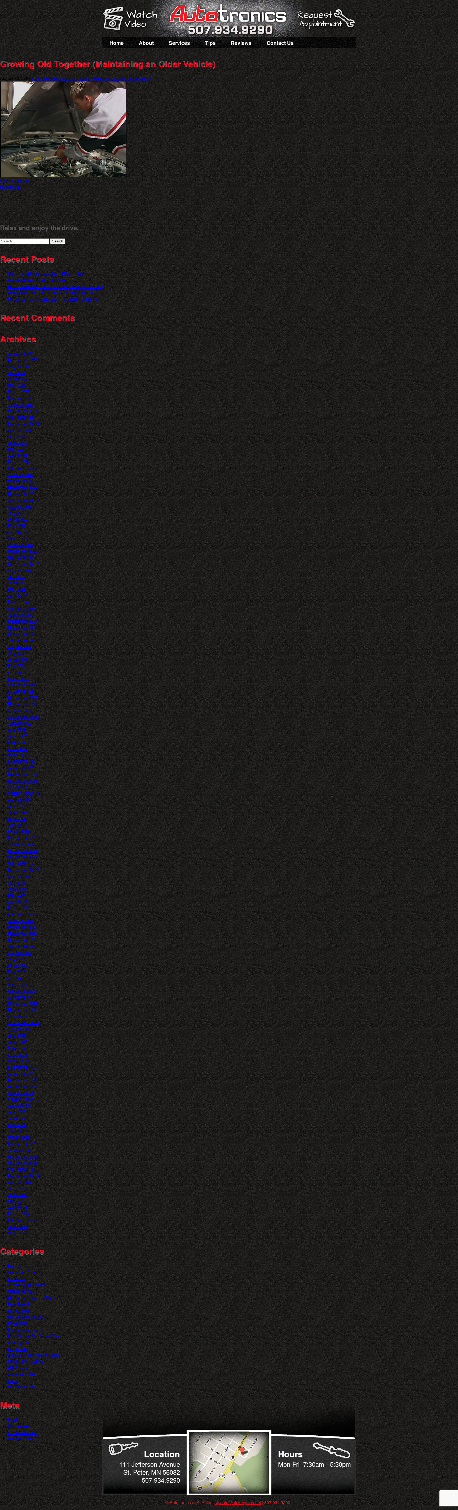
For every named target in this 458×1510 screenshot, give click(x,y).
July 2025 (17, 372)
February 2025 (22, 398)
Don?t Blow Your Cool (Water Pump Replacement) (55, 286)
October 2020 (20, 710)
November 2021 (23, 627)
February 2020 (22, 761)
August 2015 (20, 1105)
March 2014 (19, 1213)
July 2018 (17, 882)
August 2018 (20, 876)
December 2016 (23, 1003)
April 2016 (17, 1054)
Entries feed (19, 1426)
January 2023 (21, 544)
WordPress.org (22, 1439)
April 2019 (17, 825)
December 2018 (23, 850)
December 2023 (23, 481)
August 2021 (20, 646)
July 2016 (17, 1035)
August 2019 (20, 799)
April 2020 (17, 748)
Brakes (14, 1266)
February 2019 (22, 838)
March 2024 (19, 462)
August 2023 (20, 506)
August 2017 (20, 952)
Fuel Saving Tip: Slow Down (34, 1336)
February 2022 (22, 608)
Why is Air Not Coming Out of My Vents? (45, 274)
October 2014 (20, 1169)
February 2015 (22, 1143)
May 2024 (17, 449)
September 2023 (23, 500)
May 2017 (17, 971)
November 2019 (23, 780)
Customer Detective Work (32, 1297)
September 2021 (23, 640)
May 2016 (17, 1048)
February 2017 (22, 990)
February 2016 (22, 1067)
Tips (210, 42)
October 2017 (20, 939)
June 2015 (18, 1118)
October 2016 (20, 1016)
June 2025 (18, 379)
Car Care (16, 1278)
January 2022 (21, 614)
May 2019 (17, 818)
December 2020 (23, 697)
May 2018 (17, 895)
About (146, 42)
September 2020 (23, 716)
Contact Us (280, 42)
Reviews (241, 42)
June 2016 (18, 1041)
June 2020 (18, 736)
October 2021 (20, 634)
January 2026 (21, 353)
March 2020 (19, 755)
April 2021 (17, 672)
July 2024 (17, 436)
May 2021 (17, 665)
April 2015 (17, 1131)
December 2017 (23, 927)
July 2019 (17, 806)
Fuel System (19, 1342)
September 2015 (23, 1099)
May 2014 (17, 1201)
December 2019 (23, 774)
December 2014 (23, 1156)
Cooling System (23, 1291)
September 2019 (23, 793)
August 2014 (20, 1182)
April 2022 (17, 595)
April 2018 (17, 901)
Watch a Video (132, 19)
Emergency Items (24, 1329)
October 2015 (20, 1092)
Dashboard (18, 1304)
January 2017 (21, 997)
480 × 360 (41, 78)
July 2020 (17, 729)
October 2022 (20, 557)
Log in (14, 1420)
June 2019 (18, 812)
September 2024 (23, 423)
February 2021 (22, 685)
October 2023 (20, 493)
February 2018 (22, 914)
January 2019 (21, 844)
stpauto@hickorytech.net (238, 1502)
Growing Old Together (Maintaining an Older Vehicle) (101, 78)
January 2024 (21, 474)
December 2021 (23, 621)
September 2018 (23, 869)
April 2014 (17, 1207)
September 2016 (23, 1022)
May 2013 (17, 1233)
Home (116, 42)
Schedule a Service (325, 22)
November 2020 (23, 704)
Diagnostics (19, 1310)
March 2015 (19, 1137)
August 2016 (20, 1029)
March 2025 (19, 391)
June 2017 (18, 965)
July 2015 (17, 1112)
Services (179, 42)
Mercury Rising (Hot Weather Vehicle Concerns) (53, 293)
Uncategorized (22, 1387)
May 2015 (17, 1124)
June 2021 (18, 659)
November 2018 (23, 857)
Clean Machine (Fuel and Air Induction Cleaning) (54, 299)
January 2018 (21, 920)
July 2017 (17, 959)
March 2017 (19, 984)
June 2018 (18, 889)
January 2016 (21, 1073)
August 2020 (20, 723)
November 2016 (23, 1010)
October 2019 (20, 787)
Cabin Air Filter (22, 1272)
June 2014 (18, 1194)
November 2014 (23, 1163)
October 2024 (20, 417)
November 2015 (23, 1086)
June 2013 (18, 1226)
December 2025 (23, 360)
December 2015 (23, 1080)
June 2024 (18, 442)
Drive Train (18, 1323)
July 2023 (17, 513)
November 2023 (23, 487)
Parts (13, 1380)
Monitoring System (25, 1361)
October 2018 (20, 863)
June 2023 (18, 519)
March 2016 (19, 1061)
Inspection (17, 1348)
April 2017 (17, 978)
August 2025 (20, 366)
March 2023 (19, 538)
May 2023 (17, 525)
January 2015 (21, 1150)
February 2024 (22, 468)
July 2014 (17, 1188)
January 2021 (21, 691)
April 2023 (17, 532)
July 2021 (17, 653)
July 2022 (17, 576)
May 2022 (17, 589)
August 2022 (20, 570)
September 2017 (23, 946)
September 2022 (23, 564)
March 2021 (19, 678)
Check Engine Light (26, 1285)
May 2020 (17, 742)
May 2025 (17, 385)
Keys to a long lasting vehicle (35, 1355)
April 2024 (17, 455)
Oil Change (18, 1367)
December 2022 (23, 551)
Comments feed (23, 1432)
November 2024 (23, 411)
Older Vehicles (22, 1374)
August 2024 (20, 430)
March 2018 (19, 908)
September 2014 (23, 1175)
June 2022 (18, 583)
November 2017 (23, 933)
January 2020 (21, 767)
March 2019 (19, 831)
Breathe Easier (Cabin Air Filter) (38, 280)
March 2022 (19, 602)
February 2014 (22, 1220)
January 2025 (21, 404)
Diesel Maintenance (27, 1317)
